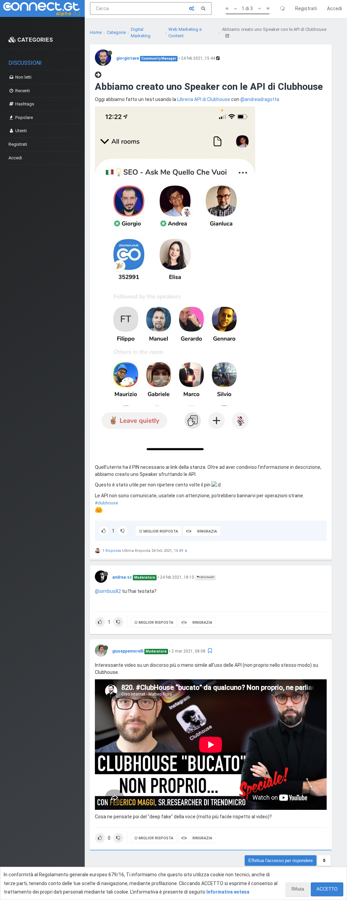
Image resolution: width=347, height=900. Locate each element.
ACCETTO (327, 889)
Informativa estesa (227, 892)
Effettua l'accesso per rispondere (280, 860)
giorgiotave (127, 58)
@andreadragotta (259, 99)
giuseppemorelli (127, 651)
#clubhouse (106, 502)
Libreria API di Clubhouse (203, 99)
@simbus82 (207, 577)
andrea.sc (122, 577)
